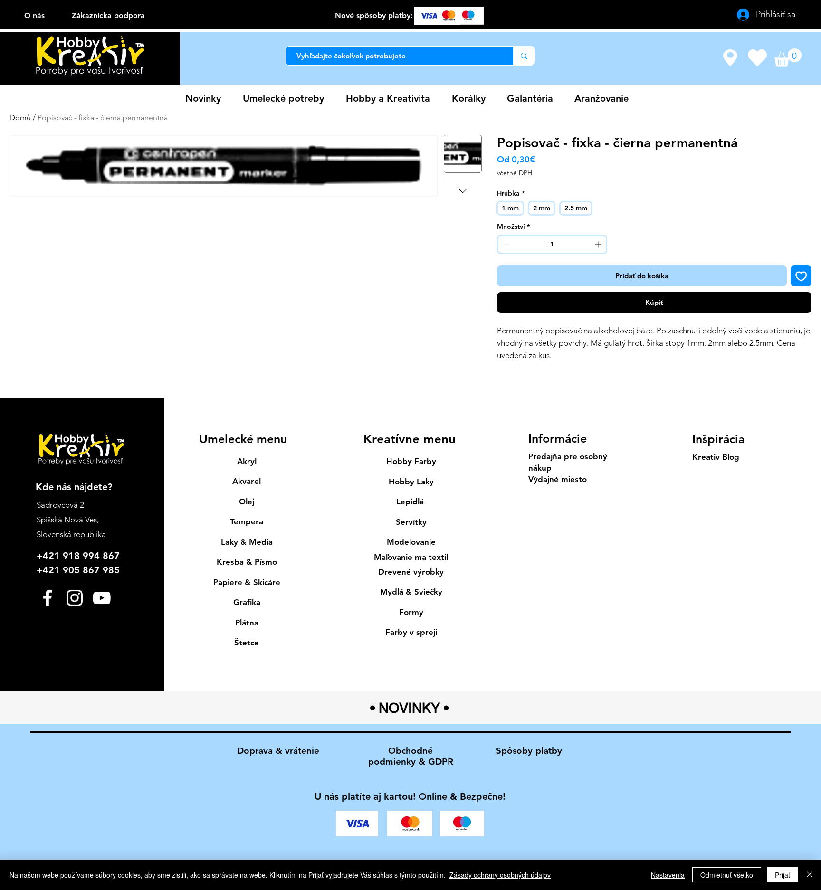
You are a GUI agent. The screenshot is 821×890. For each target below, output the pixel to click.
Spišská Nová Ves (67, 519)
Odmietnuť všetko (726, 875)
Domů (20, 117)
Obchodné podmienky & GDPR (410, 756)
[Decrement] (505, 244)
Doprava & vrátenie (278, 750)
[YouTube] (102, 598)
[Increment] (599, 244)
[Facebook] (47, 598)
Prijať (782, 875)
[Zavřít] (809, 874)
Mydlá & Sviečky (411, 591)
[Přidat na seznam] (801, 276)
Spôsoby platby (529, 750)
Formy (411, 612)
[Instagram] (75, 598)
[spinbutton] (552, 244)
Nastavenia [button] (668, 875)
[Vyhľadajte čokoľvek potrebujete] (524, 56)
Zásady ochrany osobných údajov (500, 875)
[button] (788, 57)
